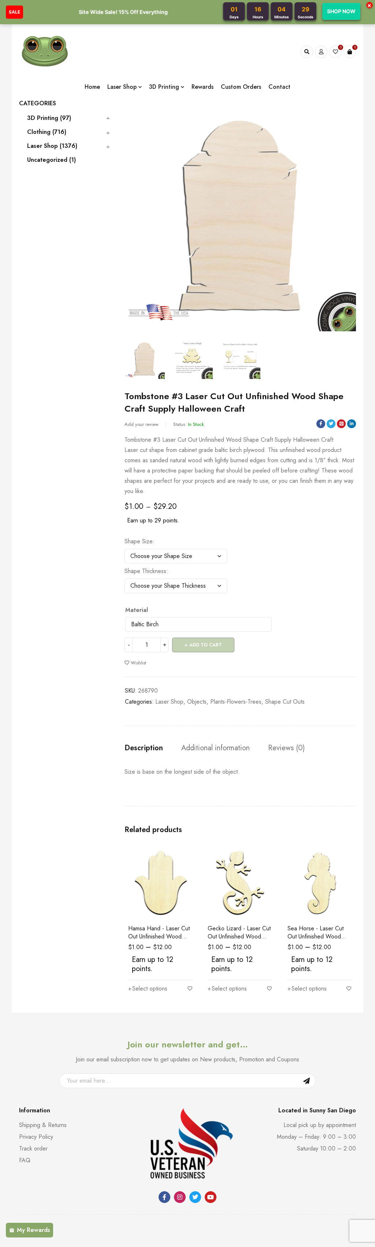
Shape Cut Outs (285, 701)
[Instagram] (180, 1197)
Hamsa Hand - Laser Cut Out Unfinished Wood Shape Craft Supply (159, 936)
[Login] (321, 51)
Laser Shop (169, 701)
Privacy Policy (36, 1137)
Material (136, 610)
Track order (33, 1148)
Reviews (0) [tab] (286, 748)
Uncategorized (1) (51, 160)
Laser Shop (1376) (52, 146)
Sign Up (306, 1080)
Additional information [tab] (215, 748)
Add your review (142, 424)
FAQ (24, 1160)
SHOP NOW (341, 11)
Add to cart (205, 644)
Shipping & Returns (43, 1125)
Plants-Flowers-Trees (235, 701)
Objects (197, 701)
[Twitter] (195, 1197)
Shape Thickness (145, 571)
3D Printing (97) (49, 118)
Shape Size (139, 541)
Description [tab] (144, 748)
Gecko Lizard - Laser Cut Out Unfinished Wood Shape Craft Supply (239, 936)
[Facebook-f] (164, 1197)
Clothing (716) (46, 132)
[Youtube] (210, 1197)
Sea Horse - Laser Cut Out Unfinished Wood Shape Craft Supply (315, 936)
